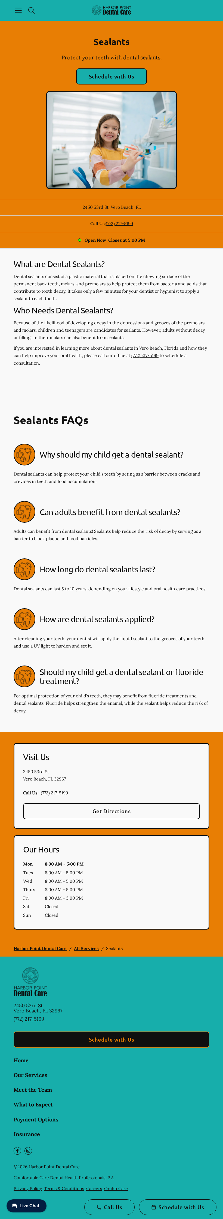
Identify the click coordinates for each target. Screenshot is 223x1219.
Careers (94, 1188)
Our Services (30, 1075)
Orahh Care (116, 1188)
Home (21, 1060)
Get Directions (111, 811)
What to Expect (33, 1104)
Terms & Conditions (64, 1188)
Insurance (27, 1134)
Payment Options (36, 1119)
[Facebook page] (17, 1151)
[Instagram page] (28, 1151)
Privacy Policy (28, 1188)
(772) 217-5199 (119, 223)
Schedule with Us (111, 76)
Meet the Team (33, 1089)
